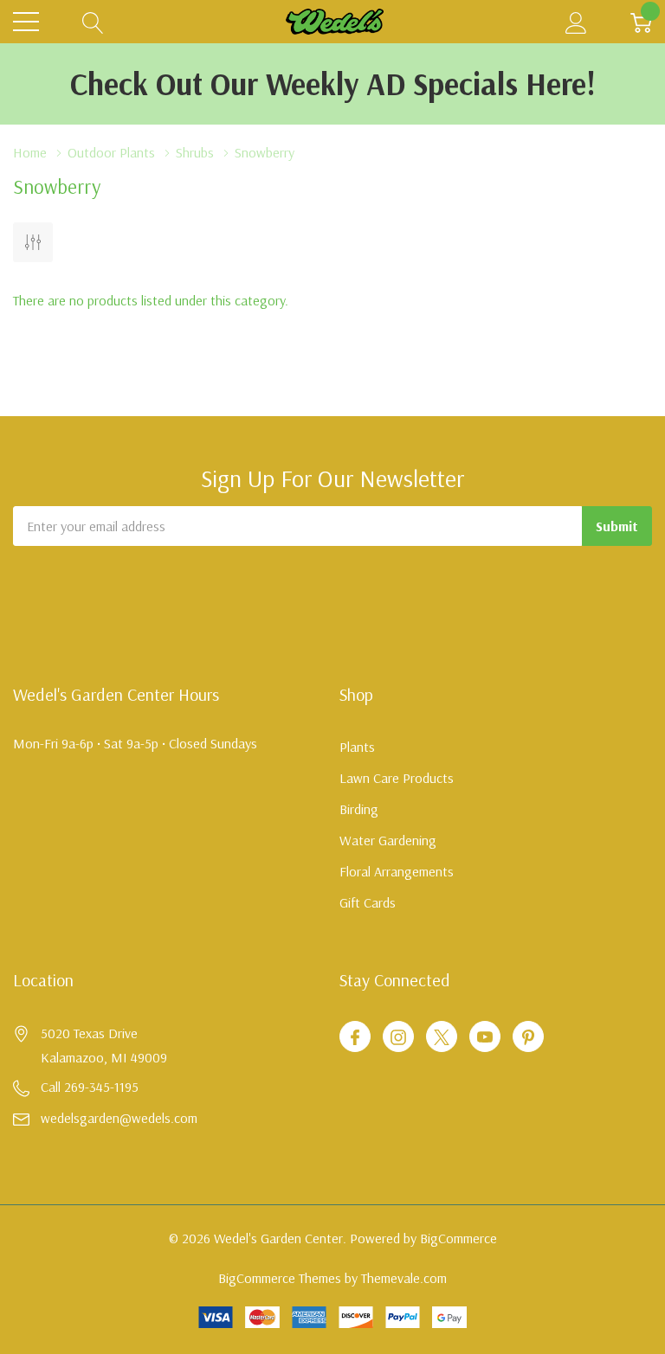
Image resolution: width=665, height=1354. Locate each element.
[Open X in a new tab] (441, 1037)
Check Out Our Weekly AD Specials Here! (333, 83)
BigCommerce (458, 1238)
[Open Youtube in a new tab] (485, 1037)
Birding (358, 809)
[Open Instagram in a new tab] (398, 1037)
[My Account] (576, 22)
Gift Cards (367, 902)
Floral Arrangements (396, 871)
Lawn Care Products (396, 777)
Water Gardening (387, 840)
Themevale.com (404, 1278)
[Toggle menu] (26, 22)
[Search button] (93, 22)
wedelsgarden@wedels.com (119, 1117)
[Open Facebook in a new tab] (355, 1037)
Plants (357, 746)
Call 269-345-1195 (90, 1086)
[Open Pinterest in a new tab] (528, 1037)
